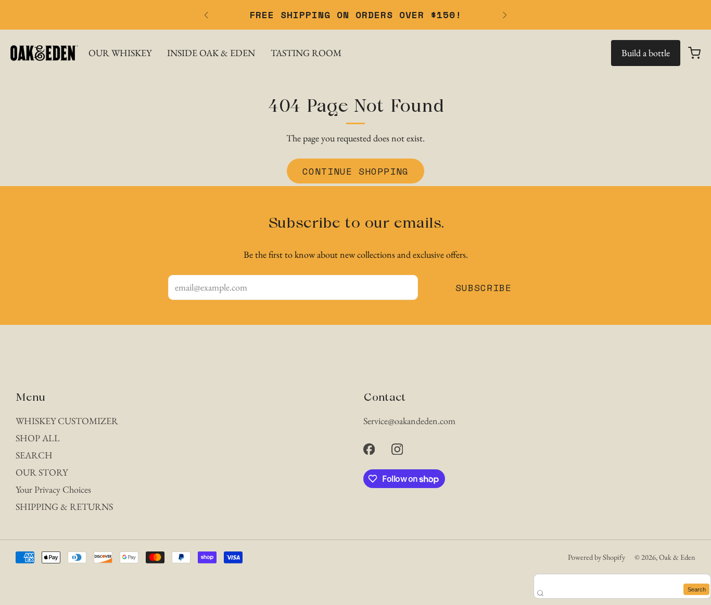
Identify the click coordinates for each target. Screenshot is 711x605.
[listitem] (355, 14)
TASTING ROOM (306, 53)
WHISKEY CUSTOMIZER (67, 421)
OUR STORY (42, 472)
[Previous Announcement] (206, 15)
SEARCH (34, 455)
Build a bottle (645, 53)
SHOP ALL (38, 438)
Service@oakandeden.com (409, 421)
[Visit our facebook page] (369, 449)
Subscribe (483, 287)
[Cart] (694, 53)
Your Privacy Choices (53, 489)
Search (697, 589)
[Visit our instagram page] (397, 449)
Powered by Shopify (596, 557)
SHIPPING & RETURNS (64, 506)
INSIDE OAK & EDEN (211, 53)
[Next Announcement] (505, 15)
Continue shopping (355, 171)
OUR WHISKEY (119, 53)
